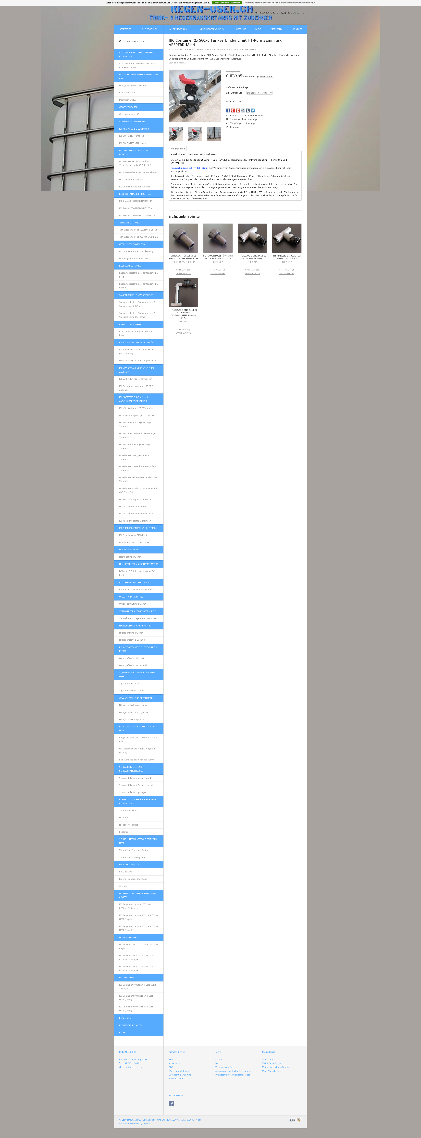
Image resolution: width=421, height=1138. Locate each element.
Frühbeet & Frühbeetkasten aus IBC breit (137, 573)
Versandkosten (266, 76)
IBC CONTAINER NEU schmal (132, 143)
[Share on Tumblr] (248, 110)
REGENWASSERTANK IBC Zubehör (136, 342)
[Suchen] (120, 41)
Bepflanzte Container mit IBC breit (136, 589)
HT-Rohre (124, 817)
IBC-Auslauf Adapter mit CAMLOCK (136, 499)
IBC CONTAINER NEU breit (131, 135)
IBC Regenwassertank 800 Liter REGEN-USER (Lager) (138, 917)
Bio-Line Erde (125, 871)
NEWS (172, 1059)
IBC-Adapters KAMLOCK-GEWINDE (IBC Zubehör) (138, 435)
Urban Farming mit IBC (131, 596)
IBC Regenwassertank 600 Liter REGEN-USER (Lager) (138, 928)
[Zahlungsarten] (292, 1119)
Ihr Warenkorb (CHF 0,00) (271, 12)
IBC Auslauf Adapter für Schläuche (136, 513)
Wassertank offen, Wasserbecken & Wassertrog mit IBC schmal (137, 315)
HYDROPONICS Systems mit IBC (135, 625)
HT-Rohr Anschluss (128, 824)
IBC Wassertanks (128, 937)
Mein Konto (297, 12)
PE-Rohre (123, 831)
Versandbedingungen (212, 29)
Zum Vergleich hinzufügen (243, 123)
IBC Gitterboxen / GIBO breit (133, 535)
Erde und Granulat (129, 864)
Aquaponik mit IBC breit (130, 683)
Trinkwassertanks (129, 222)
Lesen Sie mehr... (177, 62)
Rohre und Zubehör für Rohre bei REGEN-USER (137, 801)
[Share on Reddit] (243, 110)
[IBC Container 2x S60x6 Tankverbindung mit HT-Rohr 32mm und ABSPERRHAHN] (195, 96)
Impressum (277, 29)
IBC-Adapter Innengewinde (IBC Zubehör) (134, 457)
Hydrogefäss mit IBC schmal (133, 665)
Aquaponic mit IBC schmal (132, 690)
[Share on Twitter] (253, 110)
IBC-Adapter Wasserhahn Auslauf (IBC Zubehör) (138, 468)
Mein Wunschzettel (271, 1070)
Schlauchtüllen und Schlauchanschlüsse (131, 768)
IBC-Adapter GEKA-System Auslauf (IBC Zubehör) (138, 479)
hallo (217, 1063)
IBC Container (126, 977)
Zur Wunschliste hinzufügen (244, 119)
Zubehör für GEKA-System (132, 857)
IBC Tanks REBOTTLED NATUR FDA (135, 200)
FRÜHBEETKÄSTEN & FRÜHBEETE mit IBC (138, 564)
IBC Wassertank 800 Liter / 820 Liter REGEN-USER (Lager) (136, 957)
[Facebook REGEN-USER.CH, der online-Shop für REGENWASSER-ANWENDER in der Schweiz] (171, 1103)
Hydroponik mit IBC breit (131, 632)
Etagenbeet (125, 1017)
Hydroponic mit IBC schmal (132, 639)
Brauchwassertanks (130, 324)
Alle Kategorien (178, 29)
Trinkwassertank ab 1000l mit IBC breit (138, 229)
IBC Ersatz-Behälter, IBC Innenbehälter (138, 172)
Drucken (234, 126)
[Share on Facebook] (228, 110)
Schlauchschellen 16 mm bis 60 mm (136, 759)
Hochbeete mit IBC (129, 549)
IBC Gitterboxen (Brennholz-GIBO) (137, 527)
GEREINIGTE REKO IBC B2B (132, 244)
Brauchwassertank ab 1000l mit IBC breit (136, 333)
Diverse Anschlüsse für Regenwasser (138, 360)
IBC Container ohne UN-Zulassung (136, 251)
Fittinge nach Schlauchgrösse (133, 712)
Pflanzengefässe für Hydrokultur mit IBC (138, 649)
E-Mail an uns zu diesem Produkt (246, 115)
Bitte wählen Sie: (235, 92)
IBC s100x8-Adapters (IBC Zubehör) (136, 415)
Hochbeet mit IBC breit (130, 556)
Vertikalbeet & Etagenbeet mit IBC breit (138, 618)
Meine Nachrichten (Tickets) (275, 1066)
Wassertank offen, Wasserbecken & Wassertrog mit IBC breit (137, 304)
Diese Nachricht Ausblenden (227, 3)
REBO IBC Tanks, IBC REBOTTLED (135, 193)
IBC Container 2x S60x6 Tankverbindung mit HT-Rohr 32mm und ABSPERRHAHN (219, 49)
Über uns (241, 29)
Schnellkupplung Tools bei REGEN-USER (138, 841)
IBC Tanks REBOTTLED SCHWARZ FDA (137, 215)
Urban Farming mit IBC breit (132, 603)
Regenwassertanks (130, 265)
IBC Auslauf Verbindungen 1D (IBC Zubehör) (136, 388)
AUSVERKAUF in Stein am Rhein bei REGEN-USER (136, 54)
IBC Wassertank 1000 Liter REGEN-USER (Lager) (138, 946)
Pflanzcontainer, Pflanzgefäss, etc (232, 1074)
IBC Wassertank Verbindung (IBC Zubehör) (136, 370)
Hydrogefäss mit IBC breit (131, 658)
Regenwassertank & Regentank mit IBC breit (138, 274)
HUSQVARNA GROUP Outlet (132, 85)
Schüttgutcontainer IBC (132, 121)
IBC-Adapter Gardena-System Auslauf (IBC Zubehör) (138, 490)
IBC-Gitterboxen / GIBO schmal (134, 542)
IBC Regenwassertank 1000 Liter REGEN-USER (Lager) (135, 906)
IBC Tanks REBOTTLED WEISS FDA (135, 208)
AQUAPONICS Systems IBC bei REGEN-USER (138, 674)
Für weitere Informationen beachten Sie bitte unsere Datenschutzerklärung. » (279, 3)
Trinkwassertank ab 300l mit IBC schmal (138, 236)
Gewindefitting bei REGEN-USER (136, 698)
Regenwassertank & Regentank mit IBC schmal (138, 285)
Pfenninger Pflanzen (130, 1025)
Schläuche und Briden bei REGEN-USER (137, 728)
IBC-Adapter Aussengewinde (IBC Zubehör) (135, 446)
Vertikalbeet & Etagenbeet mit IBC (137, 611)
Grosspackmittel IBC (129, 114)
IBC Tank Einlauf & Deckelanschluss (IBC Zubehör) (137, 351)
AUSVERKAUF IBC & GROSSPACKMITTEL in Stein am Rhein (138, 65)
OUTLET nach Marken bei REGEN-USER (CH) (138, 76)
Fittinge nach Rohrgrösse (131, 719)
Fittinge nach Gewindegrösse (133, 705)
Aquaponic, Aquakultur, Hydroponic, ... (234, 1070)
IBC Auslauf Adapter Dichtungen (135, 520)
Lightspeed (145, 1123)
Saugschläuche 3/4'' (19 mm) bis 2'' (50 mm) (138, 739)
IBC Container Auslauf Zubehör (134, 186)
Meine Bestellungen (272, 1063)
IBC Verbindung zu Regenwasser (135, 378)
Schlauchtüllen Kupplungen (133, 792)
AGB (171, 1066)
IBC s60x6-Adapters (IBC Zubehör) (135, 408)
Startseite (125, 29)
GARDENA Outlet (127, 92)
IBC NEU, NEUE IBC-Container (134, 128)
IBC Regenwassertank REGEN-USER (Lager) (137, 895)
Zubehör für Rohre (128, 810)
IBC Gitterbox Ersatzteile (131, 179)
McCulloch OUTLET (128, 99)
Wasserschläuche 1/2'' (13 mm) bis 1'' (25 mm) (137, 750)
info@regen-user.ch (133, 1066)
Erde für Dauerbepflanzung (133, 878)
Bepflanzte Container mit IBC (135, 582)
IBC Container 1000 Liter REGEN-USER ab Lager (137, 986)
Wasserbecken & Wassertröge (136, 295)
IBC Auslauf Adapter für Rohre (134, 506)
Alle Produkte (150, 29)
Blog (258, 29)
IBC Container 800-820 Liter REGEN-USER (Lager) (136, 997)
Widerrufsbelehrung (179, 1070)
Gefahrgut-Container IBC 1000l (134, 258)
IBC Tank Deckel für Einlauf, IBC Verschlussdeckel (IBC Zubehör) (135, 163)
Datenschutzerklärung (180, 1074)
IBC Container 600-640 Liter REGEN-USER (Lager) (136, 1008)
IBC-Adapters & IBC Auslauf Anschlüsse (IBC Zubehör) (133, 399)
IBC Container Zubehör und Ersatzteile (134, 152)
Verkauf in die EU (224, 1066)
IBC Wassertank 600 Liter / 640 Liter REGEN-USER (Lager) (136, 968)
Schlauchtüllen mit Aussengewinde (136, 784)
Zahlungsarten (176, 1078)
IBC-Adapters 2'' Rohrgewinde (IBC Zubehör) (136, 424)
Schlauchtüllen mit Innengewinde (135, 777)
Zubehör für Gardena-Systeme (134, 850)
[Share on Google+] (233, 110)
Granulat (123, 885)
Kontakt (297, 29)
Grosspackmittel (128, 107)
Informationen (178, 148)
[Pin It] (238, 110)
